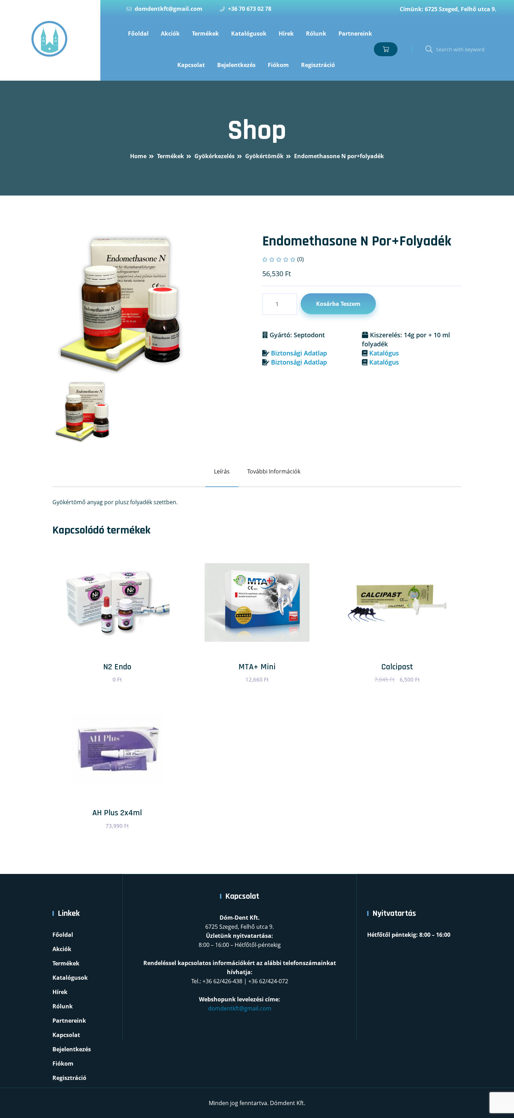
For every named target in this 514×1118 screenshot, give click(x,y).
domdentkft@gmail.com (168, 9)
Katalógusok (248, 33)
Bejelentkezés (236, 65)
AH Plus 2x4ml (117, 813)
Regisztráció (318, 65)
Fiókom (278, 65)
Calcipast (397, 667)
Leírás (222, 471)
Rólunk (316, 33)
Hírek (286, 33)
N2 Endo (117, 667)
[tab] (83, 411)
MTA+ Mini (257, 667)
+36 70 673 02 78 (249, 9)
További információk (273, 471)
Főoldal (138, 33)
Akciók (170, 33)
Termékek (205, 33)
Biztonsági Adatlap (299, 353)
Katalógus (384, 353)
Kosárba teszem (338, 304)
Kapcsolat (191, 65)
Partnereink (355, 33)
